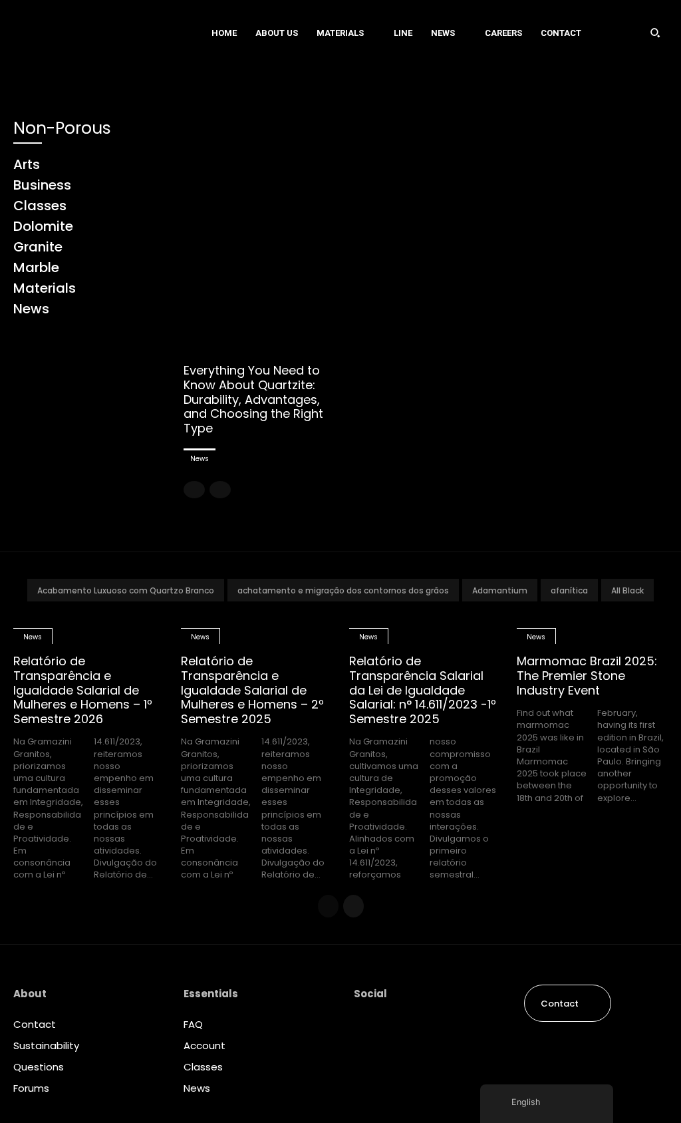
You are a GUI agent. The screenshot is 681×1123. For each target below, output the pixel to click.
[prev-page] (194, 489)
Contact (34, 1024)
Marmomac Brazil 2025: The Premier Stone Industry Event (587, 675)
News (199, 459)
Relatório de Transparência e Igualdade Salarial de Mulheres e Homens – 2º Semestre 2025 (252, 689)
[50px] (96, 32)
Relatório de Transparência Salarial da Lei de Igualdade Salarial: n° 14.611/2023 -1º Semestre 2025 (422, 689)
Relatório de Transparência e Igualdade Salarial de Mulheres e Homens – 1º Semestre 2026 (82, 689)
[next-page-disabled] (220, 489)
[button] (655, 32)
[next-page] (353, 906)
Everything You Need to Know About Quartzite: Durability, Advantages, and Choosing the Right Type (253, 399)
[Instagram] (364, 1027)
